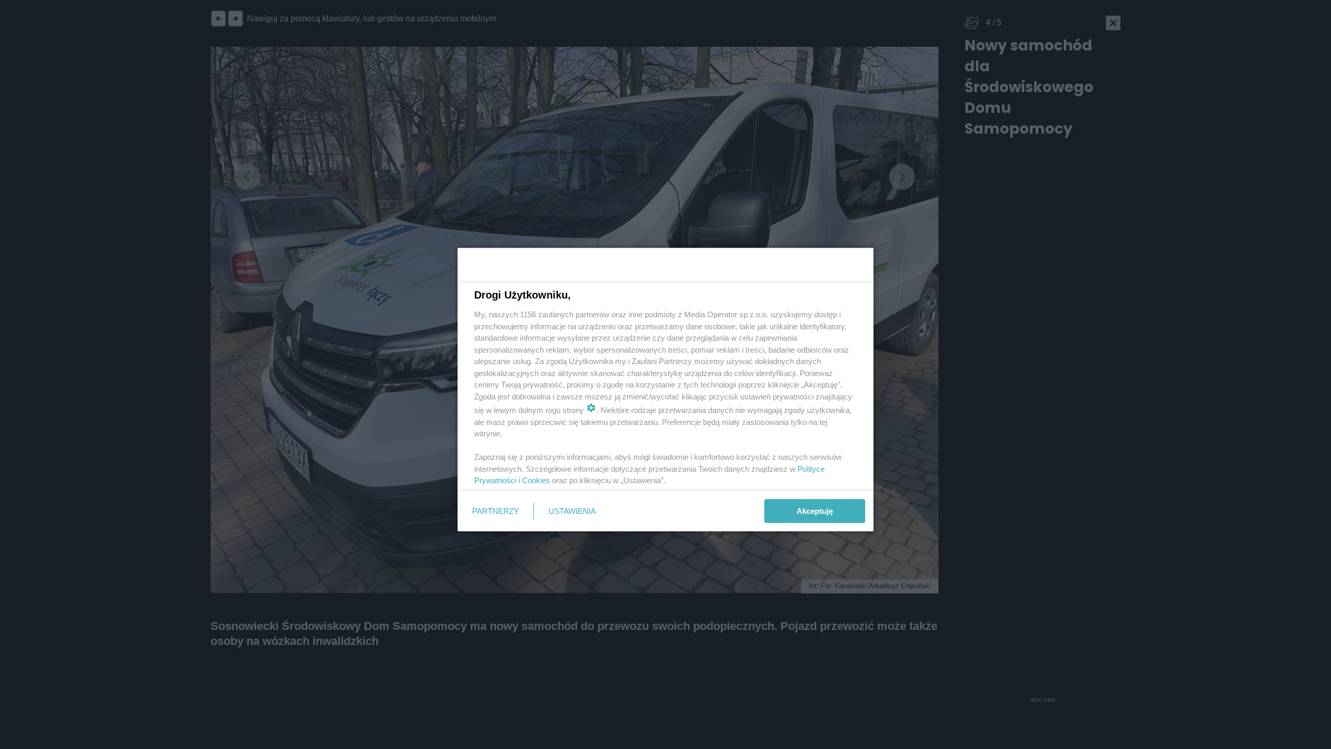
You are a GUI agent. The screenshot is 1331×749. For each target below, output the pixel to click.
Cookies (536, 480)
